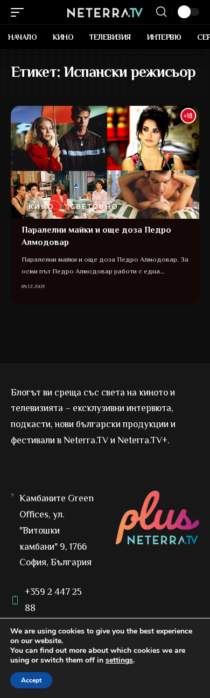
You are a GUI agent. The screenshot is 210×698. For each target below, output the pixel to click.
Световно (94, 207)
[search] (161, 11)
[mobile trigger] (20, 12)
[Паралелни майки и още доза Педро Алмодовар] (105, 162)
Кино (41, 207)
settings (119, 660)
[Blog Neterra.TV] (105, 11)
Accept (31, 680)
